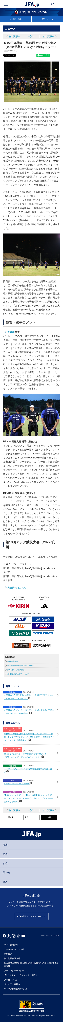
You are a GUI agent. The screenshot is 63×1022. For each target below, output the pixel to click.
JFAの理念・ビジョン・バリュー (31, 916)
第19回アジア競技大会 (16, 669)
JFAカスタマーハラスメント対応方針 (21, 975)
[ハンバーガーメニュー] (6, 4)
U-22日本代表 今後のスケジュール (20, 665)
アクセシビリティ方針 (14, 949)
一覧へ (31, 36)
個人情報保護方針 (12, 958)
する (5, 863)
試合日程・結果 (16, 19)
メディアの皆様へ (12, 984)
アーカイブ (9, 979)
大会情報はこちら (16, 587)
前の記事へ (14, 36)
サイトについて (11, 944)
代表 (5, 844)
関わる (6, 872)
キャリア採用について (14, 988)
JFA (5, 881)
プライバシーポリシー (14, 970)
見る (5, 854)
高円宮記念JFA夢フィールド (18, 674)
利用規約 (8, 953)
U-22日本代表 (12, 661)
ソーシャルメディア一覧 (49, 935)
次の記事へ (48, 36)
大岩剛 (10, 332)
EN (53, 4)
